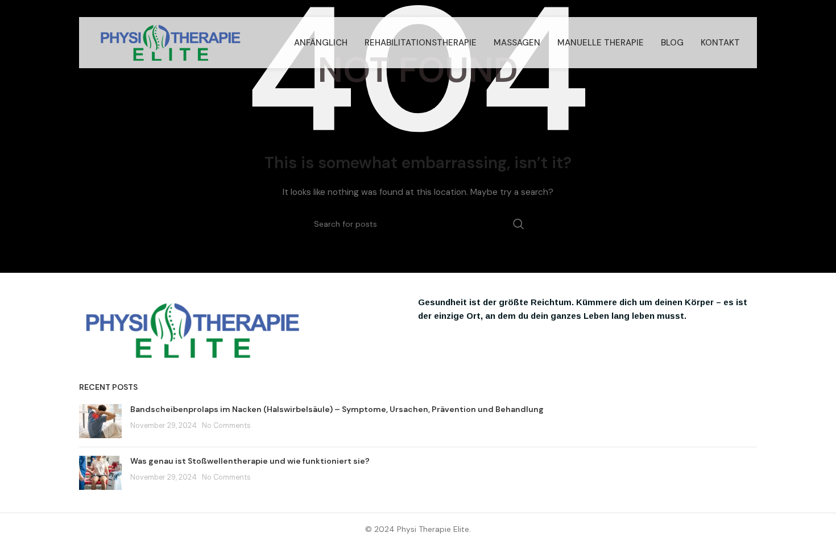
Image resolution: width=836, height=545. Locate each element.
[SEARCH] (519, 224)
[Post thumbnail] (100, 421)
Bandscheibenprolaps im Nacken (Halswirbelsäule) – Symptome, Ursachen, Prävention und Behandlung (337, 409)
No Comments (226, 425)
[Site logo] (170, 42)
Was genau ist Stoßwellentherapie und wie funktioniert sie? (250, 461)
